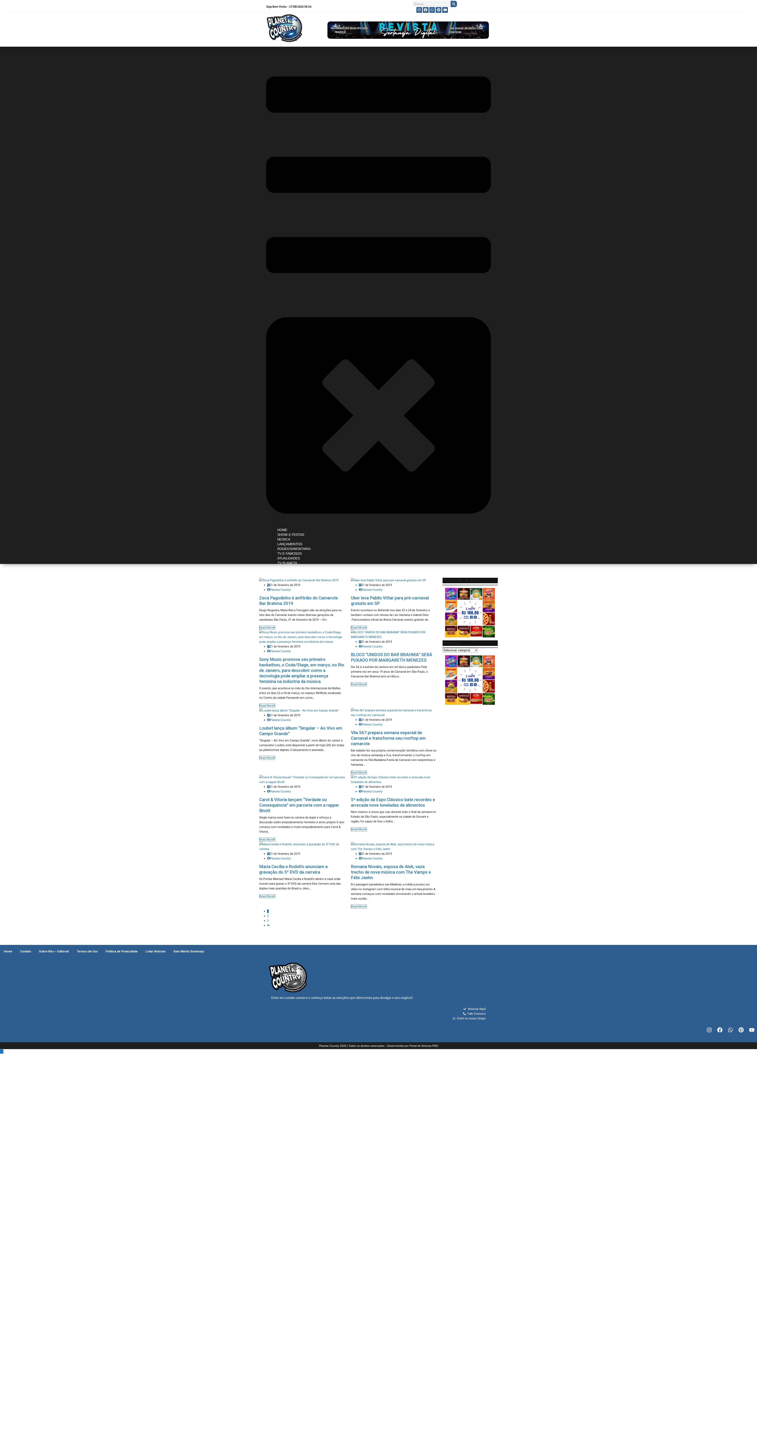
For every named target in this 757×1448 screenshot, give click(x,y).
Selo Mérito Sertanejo (188, 951)
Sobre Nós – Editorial (54, 951)
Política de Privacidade (122, 951)
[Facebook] (426, 10)
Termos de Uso (87, 951)
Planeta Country (280, 590)
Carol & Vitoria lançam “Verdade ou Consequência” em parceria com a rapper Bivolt (299, 805)
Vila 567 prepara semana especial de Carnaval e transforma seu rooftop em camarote (388, 738)
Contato (25, 951)
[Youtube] (445, 10)
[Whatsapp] (432, 10)
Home (8, 951)
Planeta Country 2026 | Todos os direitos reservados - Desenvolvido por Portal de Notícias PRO (378, 1045)
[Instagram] (419, 10)
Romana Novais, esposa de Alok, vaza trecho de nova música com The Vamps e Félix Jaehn (391, 872)
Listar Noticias (155, 951)
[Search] (454, 4)
